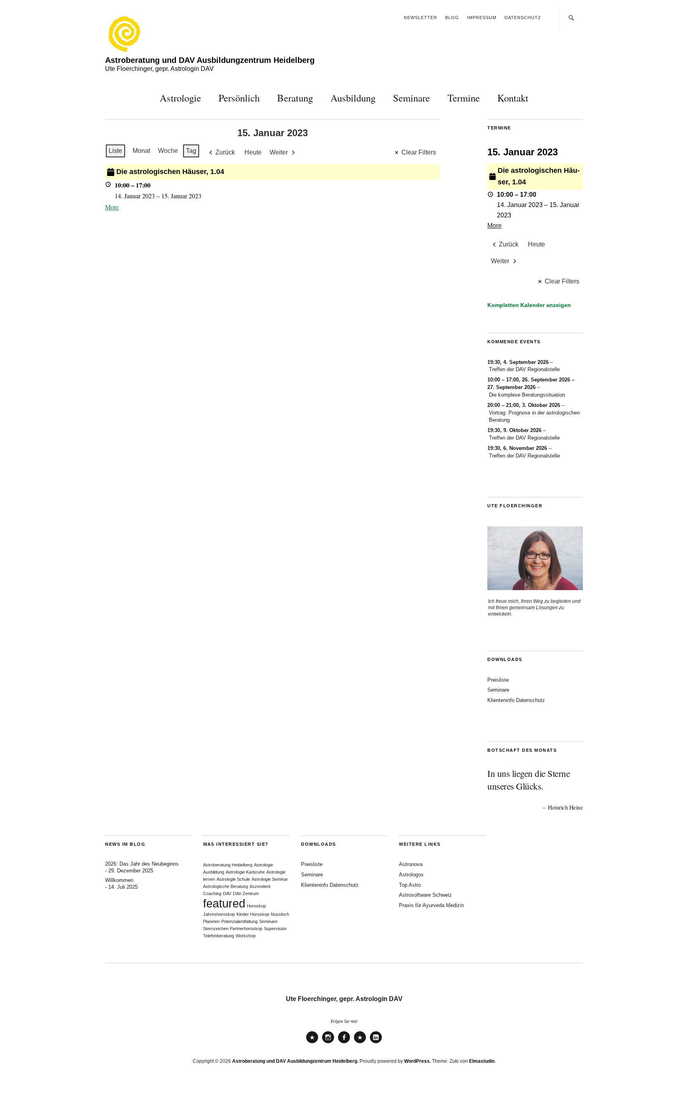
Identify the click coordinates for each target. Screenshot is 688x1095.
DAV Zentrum (246, 893)
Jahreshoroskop (219, 914)
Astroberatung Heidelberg (227, 864)
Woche (168, 150)
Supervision (275, 928)
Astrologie (180, 97)
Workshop (246, 935)
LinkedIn (376, 1042)
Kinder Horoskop (252, 914)
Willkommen (119, 880)
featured (224, 903)
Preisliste (498, 680)
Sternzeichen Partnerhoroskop (232, 928)
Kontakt (512, 97)
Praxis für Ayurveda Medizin (431, 905)
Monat (141, 150)
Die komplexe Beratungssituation (527, 395)
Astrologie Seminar (270, 879)
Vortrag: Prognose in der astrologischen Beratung (534, 416)
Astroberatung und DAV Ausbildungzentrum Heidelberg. (295, 1061)
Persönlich (239, 97)
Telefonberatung (218, 935)
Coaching (212, 893)
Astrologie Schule (233, 879)
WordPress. (417, 1061)
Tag (191, 150)
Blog (452, 17)
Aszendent (260, 886)
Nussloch (280, 914)
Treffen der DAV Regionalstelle (524, 369)
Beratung (295, 97)
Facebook (344, 1042)
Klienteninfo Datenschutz (516, 700)
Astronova (410, 864)
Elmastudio (481, 1061)
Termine (464, 97)
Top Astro (410, 885)
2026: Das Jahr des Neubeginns (142, 864)
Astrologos (411, 875)
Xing (360, 1042)
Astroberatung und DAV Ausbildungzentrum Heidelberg (210, 60)
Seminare (411, 97)
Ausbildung (352, 97)
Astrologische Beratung (225, 886)
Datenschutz (522, 17)
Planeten (211, 921)
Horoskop (256, 905)
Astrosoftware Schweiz (425, 895)
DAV (227, 893)
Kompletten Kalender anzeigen (529, 305)
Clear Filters (418, 152)
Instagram (328, 1042)
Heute (253, 152)
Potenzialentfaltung (239, 921)
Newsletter (420, 17)
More (112, 207)
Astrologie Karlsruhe (245, 872)
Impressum (481, 17)
